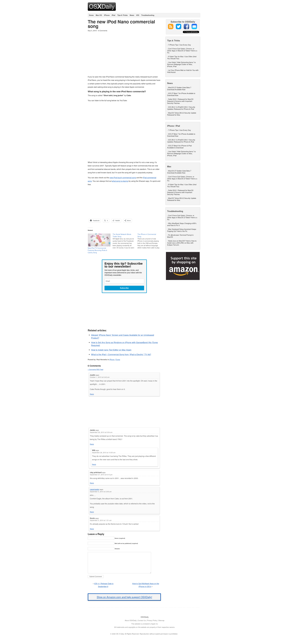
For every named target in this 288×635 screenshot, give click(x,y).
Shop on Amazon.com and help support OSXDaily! (124, 597)
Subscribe (124, 288)
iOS (137, 15)
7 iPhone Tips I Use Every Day (179, 45)
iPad (113, 15)
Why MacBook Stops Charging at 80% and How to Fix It (181, 224)
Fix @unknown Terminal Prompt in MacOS (180, 236)
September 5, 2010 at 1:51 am (100, 520)
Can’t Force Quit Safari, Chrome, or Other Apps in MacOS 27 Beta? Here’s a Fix (182, 50)
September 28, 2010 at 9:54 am (101, 432)
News (132, 15)
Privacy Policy (152, 620)
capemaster (94, 489)
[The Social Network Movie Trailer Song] (125, 241)
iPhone (107, 15)
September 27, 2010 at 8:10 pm (101, 474)
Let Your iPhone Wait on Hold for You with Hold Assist (182, 71)
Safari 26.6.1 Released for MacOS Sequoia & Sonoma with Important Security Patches (180, 101)
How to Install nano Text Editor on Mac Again (111, 349)
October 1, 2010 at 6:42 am (99, 377)
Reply (92, 394)
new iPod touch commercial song (123, 177)
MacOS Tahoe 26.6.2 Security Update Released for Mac (181, 114)
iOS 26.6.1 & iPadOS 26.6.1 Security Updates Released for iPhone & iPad (181, 108)
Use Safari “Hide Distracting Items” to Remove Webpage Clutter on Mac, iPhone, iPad (181, 64)
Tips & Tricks (122, 15)
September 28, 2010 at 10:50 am (103, 452)
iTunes (117, 359)
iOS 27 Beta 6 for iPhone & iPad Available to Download (179, 146)
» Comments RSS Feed (95, 369)
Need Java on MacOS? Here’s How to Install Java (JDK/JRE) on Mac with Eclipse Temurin (181, 243)
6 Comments (102, 30)
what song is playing (120, 181)
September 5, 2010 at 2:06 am (100, 491)
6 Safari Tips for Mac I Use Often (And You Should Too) (181, 57)
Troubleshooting (147, 15)
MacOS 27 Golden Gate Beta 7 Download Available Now (179, 88)
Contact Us (142, 620)
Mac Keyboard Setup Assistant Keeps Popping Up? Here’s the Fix (181, 230)
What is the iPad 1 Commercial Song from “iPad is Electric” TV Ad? (121, 354)
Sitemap (161, 620)
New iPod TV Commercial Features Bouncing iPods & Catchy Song (97, 250)
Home (91, 15)
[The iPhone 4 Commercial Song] (149, 241)
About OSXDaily (130, 620)
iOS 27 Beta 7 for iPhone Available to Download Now (181, 94)
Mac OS (99, 15)
